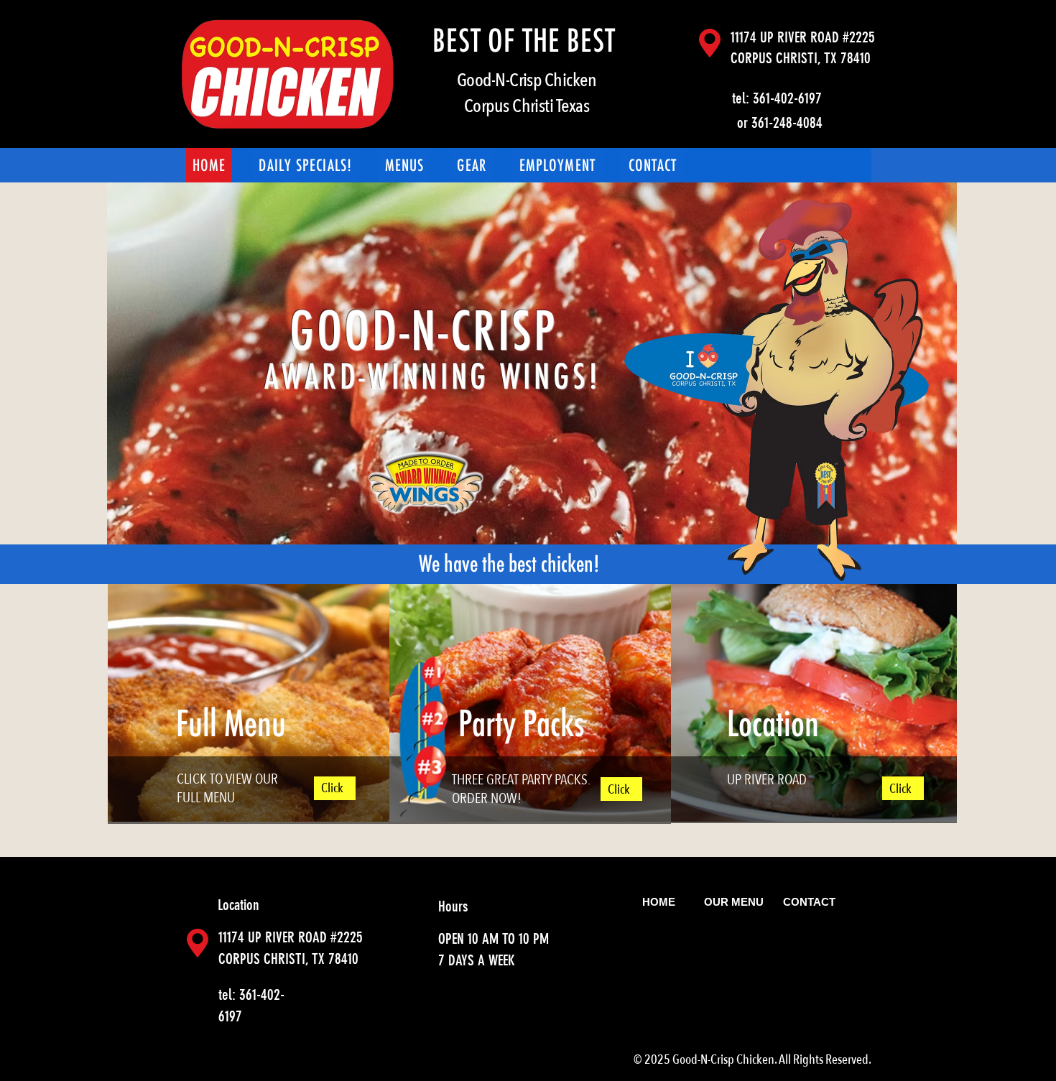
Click (332, 788)
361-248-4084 (787, 122)
